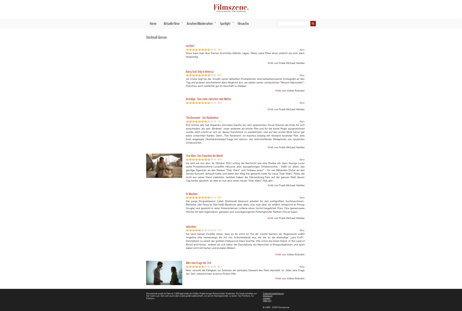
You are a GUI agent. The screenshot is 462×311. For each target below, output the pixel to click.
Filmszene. (231, 7)
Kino (302, 50)
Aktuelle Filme (173, 24)
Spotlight (227, 24)
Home (153, 23)
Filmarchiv (243, 23)
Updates (266, 298)
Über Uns (267, 300)
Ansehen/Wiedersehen (201, 24)
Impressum (268, 296)
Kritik (270, 63)
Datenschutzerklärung (273, 293)
